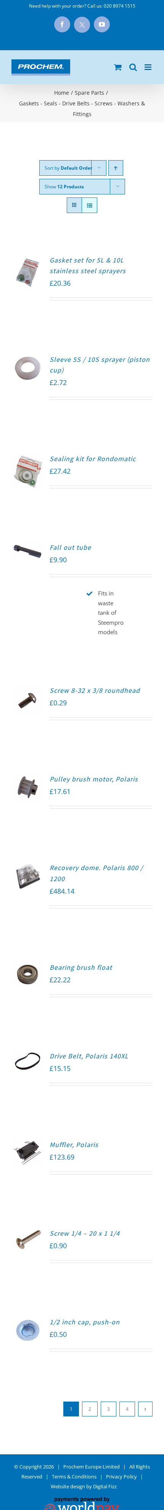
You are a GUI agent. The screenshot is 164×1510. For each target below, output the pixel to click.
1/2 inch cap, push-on (85, 1321)
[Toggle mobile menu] (149, 67)
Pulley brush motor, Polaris (94, 779)
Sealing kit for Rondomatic (93, 458)
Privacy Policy (121, 1476)
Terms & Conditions (74, 1476)
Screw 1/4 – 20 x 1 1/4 (85, 1233)
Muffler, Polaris (74, 1144)
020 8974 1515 (119, 6)
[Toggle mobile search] (133, 67)
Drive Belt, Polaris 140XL (89, 1056)
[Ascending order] (115, 168)
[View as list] (89, 205)
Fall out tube (70, 547)
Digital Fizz (105, 1486)
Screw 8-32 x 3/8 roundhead (95, 690)
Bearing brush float (81, 967)
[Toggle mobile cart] (118, 67)
